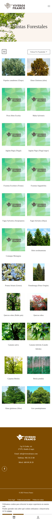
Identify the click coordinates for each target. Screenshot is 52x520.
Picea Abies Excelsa (13, 116)
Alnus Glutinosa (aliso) (38, 80)
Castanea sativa (13, 345)
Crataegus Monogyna (13, 256)
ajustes (9, 511)
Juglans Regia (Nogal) (13, 151)
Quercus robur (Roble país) (13, 315)
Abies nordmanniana (38, 250)
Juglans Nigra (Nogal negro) (38, 151)
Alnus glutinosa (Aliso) (13, 408)
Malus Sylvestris (38, 116)
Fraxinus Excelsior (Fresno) (13, 186)
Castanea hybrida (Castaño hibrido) (38, 347)
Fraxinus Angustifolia (38, 186)
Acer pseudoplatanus (38, 408)
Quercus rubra (38, 315)
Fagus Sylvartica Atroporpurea (13, 221)
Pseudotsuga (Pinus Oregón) (38, 286)
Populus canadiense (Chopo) (13, 80)
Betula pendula (38, 379)
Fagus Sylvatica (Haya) (38, 221)
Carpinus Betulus (13, 379)
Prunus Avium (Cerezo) (13, 286)
